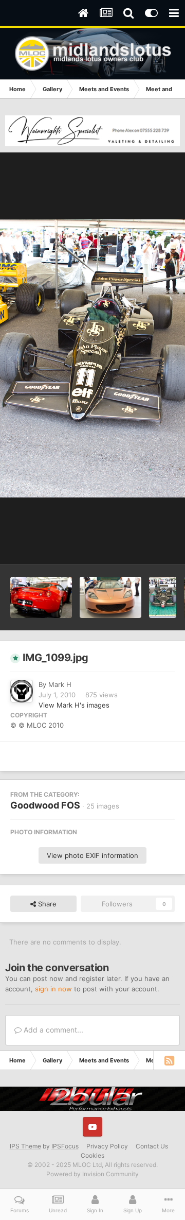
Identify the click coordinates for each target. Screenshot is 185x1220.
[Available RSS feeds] (169, 1060)
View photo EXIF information (92, 855)
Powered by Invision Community (92, 1174)
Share (46, 904)
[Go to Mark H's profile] (21, 691)
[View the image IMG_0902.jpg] (41, 597)
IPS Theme (25, 1146)
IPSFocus (65, 1146)
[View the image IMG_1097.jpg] (162, 597)
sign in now (53, 989)
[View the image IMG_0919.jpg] (110, 597)
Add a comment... (52, 1029)
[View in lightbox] (92, 358)
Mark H (59, 684)
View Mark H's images (74, 705)
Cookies (92, 1155)
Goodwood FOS (45, 805)
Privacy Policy (107, 1146)
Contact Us (152, 1146)
